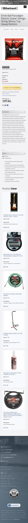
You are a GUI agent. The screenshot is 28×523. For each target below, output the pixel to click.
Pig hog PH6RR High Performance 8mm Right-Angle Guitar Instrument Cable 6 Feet (12, 415)
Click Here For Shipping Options (9, 95)
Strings (11, 29)
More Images (6, 67)
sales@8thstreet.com (8, 457)
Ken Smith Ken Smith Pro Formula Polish (12, 373)
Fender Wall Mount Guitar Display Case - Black (13, 215)
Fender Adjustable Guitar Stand (12, 334)
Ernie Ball (22, 29)
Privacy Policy (16, 519)
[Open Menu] (25, 6)
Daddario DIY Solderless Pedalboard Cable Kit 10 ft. (13, 255)
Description (6, 112)
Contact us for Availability (12, 88)
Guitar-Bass (6, 29)
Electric (16, 29)
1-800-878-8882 (9, 449)
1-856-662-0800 (7, 452)
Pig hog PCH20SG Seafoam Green (12, 294)
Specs (4, 153)
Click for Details (5, 93)
